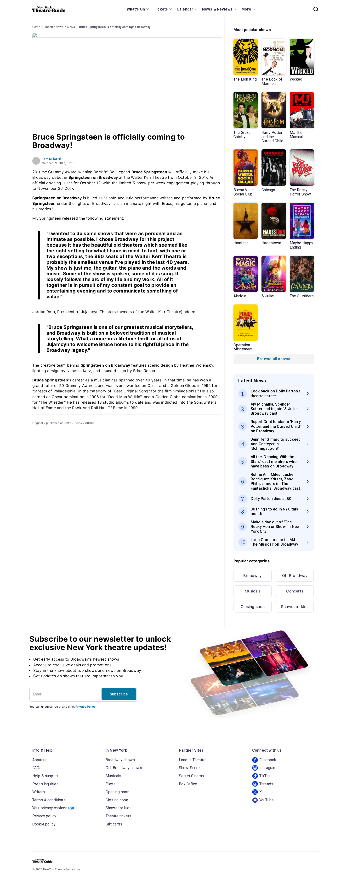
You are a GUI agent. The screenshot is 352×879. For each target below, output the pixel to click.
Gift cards (114, 824)
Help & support (45, 776)
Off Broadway (295, 575)
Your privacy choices (49, 808)
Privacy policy (44, 816)
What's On (136, 9)
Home (36, 27)
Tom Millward (51, 159)
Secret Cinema (191, 776)
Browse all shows (273, 359)
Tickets (161, 9)
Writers (38, 792)
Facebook (267, 760)
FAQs (37, 767)
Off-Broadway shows (124, 767)
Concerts (294, 591)
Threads (266, 784)
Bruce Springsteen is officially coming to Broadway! (115, 27)
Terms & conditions (48, 800)
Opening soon (117, 792)
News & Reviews (217, 9)
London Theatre (192, 760)
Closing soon (253, 606)
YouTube (266, 800)
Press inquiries (45, 784)
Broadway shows (120, 760)
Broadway (252, 575)
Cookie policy (44, 824)
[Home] (48, 9)
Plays (110, 784)
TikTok (265, 776)
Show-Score (189, 767)
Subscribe (119, 694)
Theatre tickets (118, 816)
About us (39, 760)
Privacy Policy (85, 706)
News (71, 27)
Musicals (253, 591)
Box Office (188, 784)
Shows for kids (294, 606)
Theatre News (54, 27)
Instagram (267, 767)
